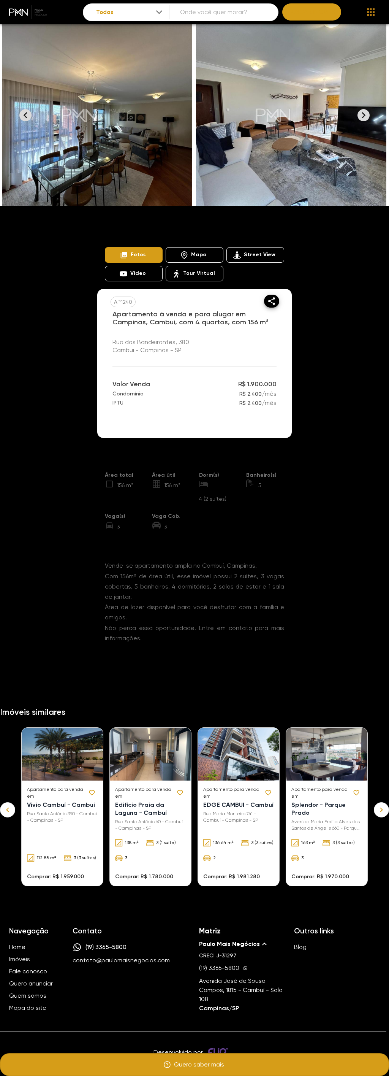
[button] (134, 255)
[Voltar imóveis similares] (7, 809)
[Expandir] (159, 12)
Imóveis (141, 226)
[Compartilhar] (271, 301)
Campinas (203, 226)
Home (112, 226)
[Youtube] (99, 983)
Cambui (238, 226)
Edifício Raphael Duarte (132, 235)
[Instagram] (77, 983)
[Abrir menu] (370, 12)
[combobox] (130, 12)
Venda (171, 226)
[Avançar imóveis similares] (381, 809)
